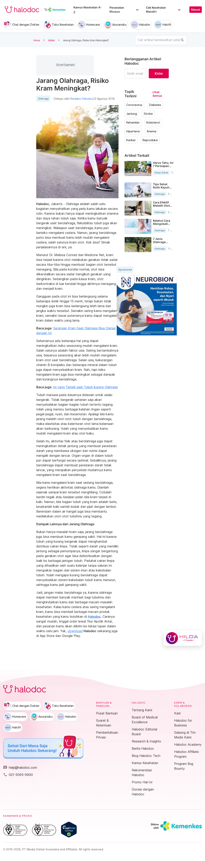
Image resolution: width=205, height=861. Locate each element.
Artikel (51, 40)
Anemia (151, 131)
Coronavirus (134, 105)
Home (36, 40)
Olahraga (43, 98)
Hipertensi (133, 131)
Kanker (131, 140)
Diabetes (155, 105)
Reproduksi (150, 140)
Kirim (159, 73)
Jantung (131, 113)
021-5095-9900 (18, 775)
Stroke (148, 113)
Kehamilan (133, 122)
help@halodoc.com (20, 767)
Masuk (195, 9)
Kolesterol (153, 122)
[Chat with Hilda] (183, 638)
